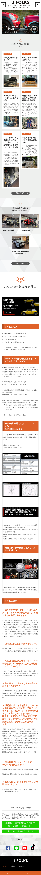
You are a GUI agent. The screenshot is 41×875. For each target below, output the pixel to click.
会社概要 (13, 866)
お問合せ (21, 866)
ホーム (5, 866)
